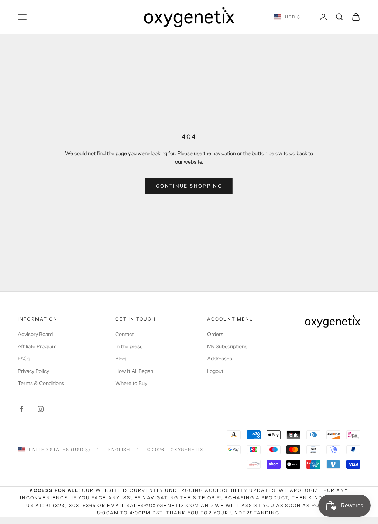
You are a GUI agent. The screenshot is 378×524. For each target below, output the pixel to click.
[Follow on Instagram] (40, 409)
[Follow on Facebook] (21, 409)
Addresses (219, 358)
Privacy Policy (33, 371)
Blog (120, 358)
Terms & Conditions (41, 383)
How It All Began (134, 371)
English (119, 449)
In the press (128, 346)
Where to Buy (131, 383)
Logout (215, 371)
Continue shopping (189, 186)
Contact (124, 334)
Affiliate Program (37, 346)
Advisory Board (35, 334)
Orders (215, 334)
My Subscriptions (227, 346)
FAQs (24, 358)
